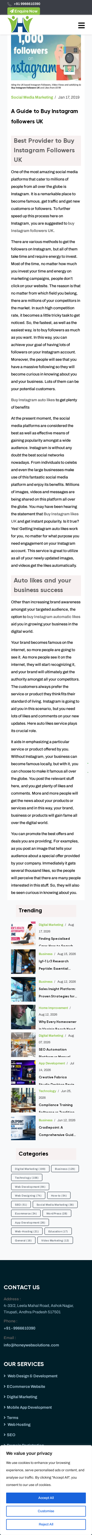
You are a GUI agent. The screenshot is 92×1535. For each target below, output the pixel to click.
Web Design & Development (32, 1376)
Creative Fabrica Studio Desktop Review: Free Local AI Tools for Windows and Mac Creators (58, 1080)
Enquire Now (26, 11)
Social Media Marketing (32, 97)
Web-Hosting (27, 1231)
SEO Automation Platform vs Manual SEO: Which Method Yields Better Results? (57, 1052)
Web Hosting (18, 1424)
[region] (46, 1490)
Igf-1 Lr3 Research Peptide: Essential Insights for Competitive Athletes (57, 966)
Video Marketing (55, 1240)
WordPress (56, 1213)
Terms (12, 1418)
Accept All (46, 1498)
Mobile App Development (29, 1407)
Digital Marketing (51, 925)
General (23, 1240)
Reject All (46, 1524)
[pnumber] (89, 770)
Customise (46, 1511)
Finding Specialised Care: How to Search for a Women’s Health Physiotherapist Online (57, 941)
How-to (59, 1195)
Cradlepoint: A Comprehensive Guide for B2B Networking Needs (57, 1132)
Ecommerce (26, 1213)
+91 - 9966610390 (19, 1328)
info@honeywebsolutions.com (31, 1345)
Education (58, 1231)
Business (46, 954)
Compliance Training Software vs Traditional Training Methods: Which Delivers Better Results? (58, 1107)
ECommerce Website (26, 1386)
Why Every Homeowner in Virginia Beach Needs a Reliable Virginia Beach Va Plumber (58, 1024)
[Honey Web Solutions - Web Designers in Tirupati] (20, 24)
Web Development (30, 1186)
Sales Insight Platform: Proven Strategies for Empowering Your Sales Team (58, 993)
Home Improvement (53, 1008)
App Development (52, 1063)
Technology (47, 1091)
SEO (21, 1204)
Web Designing (28, 1195)
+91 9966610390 (27, 4)
